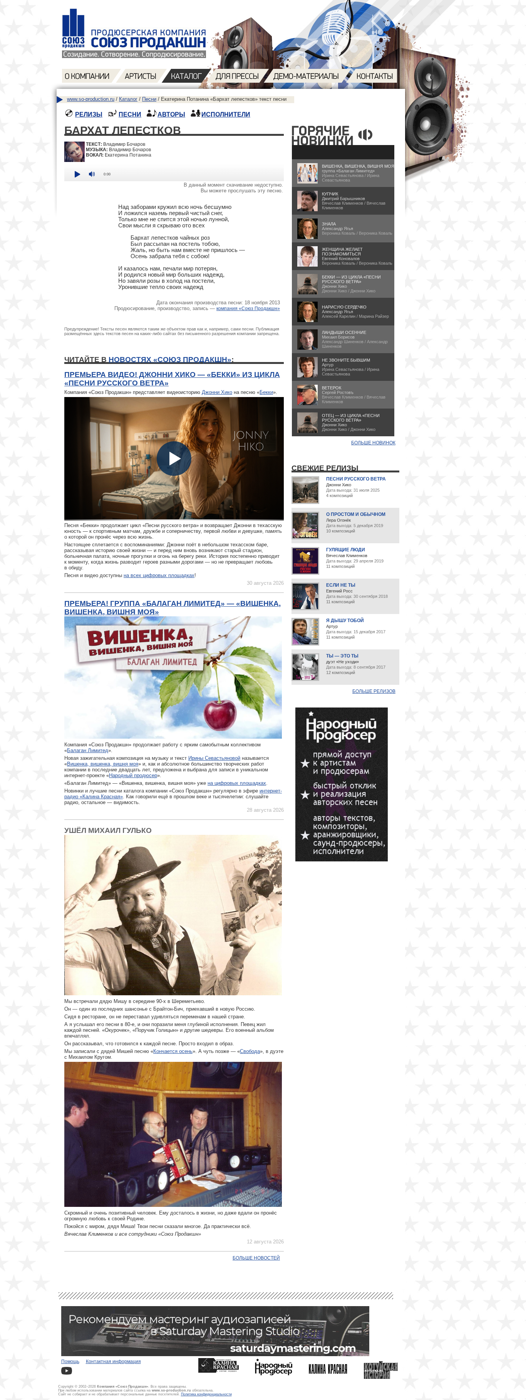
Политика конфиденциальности (206, 1394)
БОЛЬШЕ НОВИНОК (373, 443)
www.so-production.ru (90, 99)
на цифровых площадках (237, 783)
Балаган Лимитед (87, 750)
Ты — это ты (342, 656)
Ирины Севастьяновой (214, 758)
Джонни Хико (217, 392)
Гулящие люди (345, 549)
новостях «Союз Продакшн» (170, 359)
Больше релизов (373, 691)
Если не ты (340, 585)
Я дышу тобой (345, 620)
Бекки (266, 392)
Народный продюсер (133, 775)
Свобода (250, 1051)
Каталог (128, 99)
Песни (149, 99)
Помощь (70, 1361)
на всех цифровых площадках (159, 575)
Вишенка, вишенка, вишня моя (102, 764)
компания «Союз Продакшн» (248, 308)
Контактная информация (113, 1361)
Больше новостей (256, 1258)
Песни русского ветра (356, 479)
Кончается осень (173, 1051)
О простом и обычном (355, 514)
